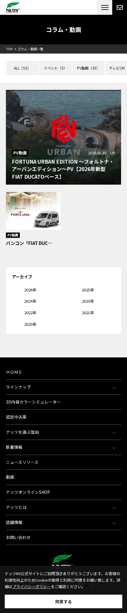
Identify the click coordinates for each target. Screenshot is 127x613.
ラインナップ (18, 387)
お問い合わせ (18, 537)
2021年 (88, 312)
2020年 (30, 324)
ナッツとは (16, 507)
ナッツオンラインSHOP (28, 492)
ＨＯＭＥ (14, 372)
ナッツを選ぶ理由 (22, 432)
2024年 (30, 301)
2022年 (30, 312)
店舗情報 (14, 522)
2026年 (30, 290)
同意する (63, 601)
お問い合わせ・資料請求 (119, 7)
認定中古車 (16, 417)
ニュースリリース (22, 462)
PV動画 (20, 153)
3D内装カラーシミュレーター (33, 402)
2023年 (88, 301)
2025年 (88, 290)
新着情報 (14, 447)
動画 (10, 477)
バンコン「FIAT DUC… (29, 243)
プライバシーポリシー (31, 586)
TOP (9, 48)
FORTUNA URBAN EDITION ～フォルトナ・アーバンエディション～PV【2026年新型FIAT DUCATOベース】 (63, 169)
